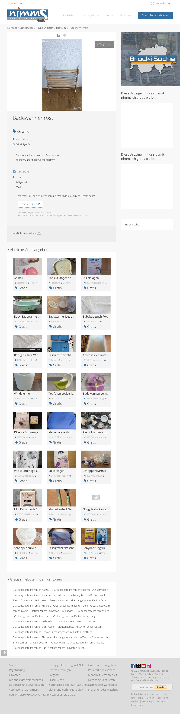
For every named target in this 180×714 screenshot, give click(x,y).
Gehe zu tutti (30, 204)
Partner (150, 697)
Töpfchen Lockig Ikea (62, 394)
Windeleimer (22, 394)
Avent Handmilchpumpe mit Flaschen (107, 432)
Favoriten (14, 675)
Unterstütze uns (139, 694)
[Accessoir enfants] (96, 343)
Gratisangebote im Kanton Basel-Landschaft (45, 600)
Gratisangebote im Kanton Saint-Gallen (34, 626)
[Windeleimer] (27, 381)
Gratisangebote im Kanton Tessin (71, 637)
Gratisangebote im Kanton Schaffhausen (79, 626)
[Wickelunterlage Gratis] (27, 459)
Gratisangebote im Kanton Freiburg (32, 605)
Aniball (18, 278)
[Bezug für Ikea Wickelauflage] (27, 343)
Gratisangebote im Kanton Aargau (31, 589)
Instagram (149, 666)
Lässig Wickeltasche (62, 548)
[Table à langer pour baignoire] (61, 266)
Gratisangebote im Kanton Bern (88, 600)
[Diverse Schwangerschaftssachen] (27, 420)
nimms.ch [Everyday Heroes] (154, 670)
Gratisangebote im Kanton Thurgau (32, 637)
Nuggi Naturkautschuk (97, 509)
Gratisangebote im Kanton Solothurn (72, 632)
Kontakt (155, 694)
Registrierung (17, 670)
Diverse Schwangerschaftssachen (36, 432)
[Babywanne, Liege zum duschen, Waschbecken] (61, 304)
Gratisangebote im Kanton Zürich (66, 647)
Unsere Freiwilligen (60, 670)
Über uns (125, 15)
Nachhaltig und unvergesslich (26, 684)
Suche (109, 15)
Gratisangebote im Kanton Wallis (47, 642)
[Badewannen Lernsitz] (96, 381)
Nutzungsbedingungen (159, 677)
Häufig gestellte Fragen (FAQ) (66, 665)
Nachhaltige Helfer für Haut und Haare (72, 684)
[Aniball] (27, 266)
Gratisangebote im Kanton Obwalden (76, 621)
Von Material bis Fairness (24, 689)
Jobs (140, 697)
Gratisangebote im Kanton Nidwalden (33, 621)
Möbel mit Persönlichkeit (102, 675)
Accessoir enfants (94, 355)
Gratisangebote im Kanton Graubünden (51, 611)
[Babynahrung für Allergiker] (96, 536)
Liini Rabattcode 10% (27, 509)
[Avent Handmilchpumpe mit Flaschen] (96, 420)
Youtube (144, 666)
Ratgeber (54, 675)
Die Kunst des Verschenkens (26, 679)
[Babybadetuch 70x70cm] (96, 304)
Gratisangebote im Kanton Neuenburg (74, 616)
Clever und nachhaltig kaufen (66, 689)
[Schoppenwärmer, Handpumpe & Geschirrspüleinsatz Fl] (96, 459)
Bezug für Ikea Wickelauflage (32, 355)
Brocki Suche (132, 224)
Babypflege (62, 27)
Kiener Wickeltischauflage (65, 432)
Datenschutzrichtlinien (147, 680)
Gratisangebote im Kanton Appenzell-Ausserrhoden (80, 589)
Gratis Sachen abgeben (155, 15)
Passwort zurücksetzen (101, 670)
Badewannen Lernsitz (97, 394)
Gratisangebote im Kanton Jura (92, 611)
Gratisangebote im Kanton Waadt (86, 642)
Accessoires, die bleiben (62, 694)
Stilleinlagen (91, 278)
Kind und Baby (45, 27)
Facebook (133, 666)
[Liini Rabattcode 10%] (27, 497)
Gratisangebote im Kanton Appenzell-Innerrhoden (40, 595)
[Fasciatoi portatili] (61, 343)
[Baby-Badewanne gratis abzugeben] (27, 304)
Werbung (147, 701)
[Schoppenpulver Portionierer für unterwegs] (27, 536)
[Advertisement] (150, 125)
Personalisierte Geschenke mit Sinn (29, 694)
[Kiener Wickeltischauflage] (61, 420)
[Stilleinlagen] (96, 266)
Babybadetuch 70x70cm (98, 316)
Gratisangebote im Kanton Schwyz (31, 632)
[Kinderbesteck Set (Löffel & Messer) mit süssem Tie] (61, 497)
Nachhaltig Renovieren (101, 679)
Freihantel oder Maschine (103, 689)
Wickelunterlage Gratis (29, 471)
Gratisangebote (90, 15)
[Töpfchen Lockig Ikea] (61, 381)
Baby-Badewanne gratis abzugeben (37, 316)
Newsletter (160, 701)
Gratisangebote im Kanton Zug (29, 647)
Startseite (67, 15)
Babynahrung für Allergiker (100, 548)
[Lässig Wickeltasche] (61, 536)
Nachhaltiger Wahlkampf (102, 684)
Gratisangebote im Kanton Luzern (32, 616)
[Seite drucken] (58, 35)
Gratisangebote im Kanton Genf (70, 605)
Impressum (137, 705)
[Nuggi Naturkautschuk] (96, 497)
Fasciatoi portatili (60, 355)
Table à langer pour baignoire (68, 278)
